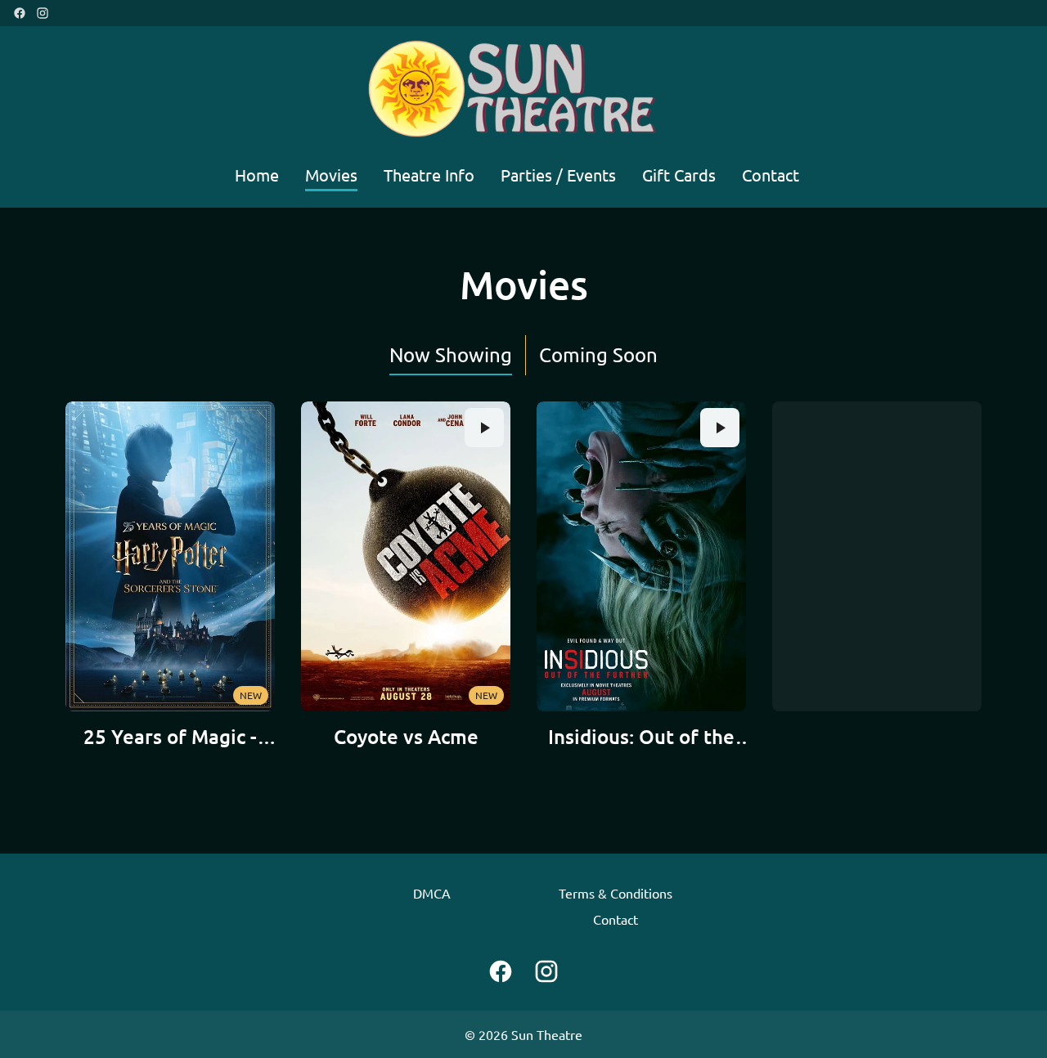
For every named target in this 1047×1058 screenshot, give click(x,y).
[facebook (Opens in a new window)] (19, 13)
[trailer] (484, 427)
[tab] (451, 355)
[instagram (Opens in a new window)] (42, 13)
